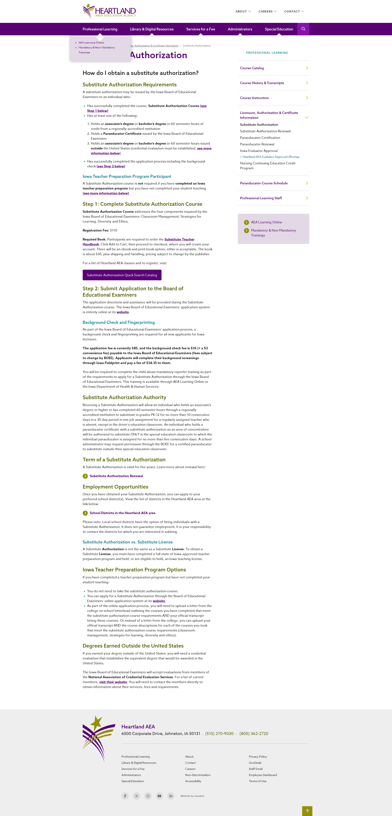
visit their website (113, 682)
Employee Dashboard (263, 775)
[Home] (109, 11)
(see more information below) (106, 193)
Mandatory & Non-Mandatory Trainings (273, 233)
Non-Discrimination (197, 775)
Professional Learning (100, 29)
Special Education (279, 29)
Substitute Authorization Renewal (116, 476)
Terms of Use (257, 781)
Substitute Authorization (259, 124)
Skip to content (18, 5)
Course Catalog (252, 68)
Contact (292, 11)
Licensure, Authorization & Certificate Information (150, 45)
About (241, 11)
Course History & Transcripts (262, 83)
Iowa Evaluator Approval (259, 150)
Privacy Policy (258, 756)
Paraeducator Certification (260, 137)
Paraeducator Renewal (257, 144)
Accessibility (193, 781)
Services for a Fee (200, 29)
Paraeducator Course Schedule (264, 183)
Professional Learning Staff (261, 198)
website (123, 312)
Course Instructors (254, 98)
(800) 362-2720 (253, 734)
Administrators (240, 29)
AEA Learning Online (91, 42)
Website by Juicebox (192, 796)
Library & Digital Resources (152, 29)
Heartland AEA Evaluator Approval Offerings (271, 157)
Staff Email (256, 769)
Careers (266, 11)
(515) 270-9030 (219, 734)
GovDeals (255, 763)
